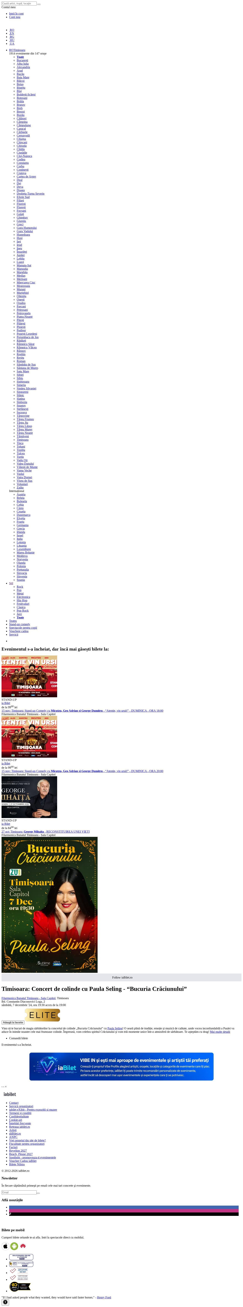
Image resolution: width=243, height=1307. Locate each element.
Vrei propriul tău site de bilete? (27, 1140)
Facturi (13, 1147)
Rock (20, 586)
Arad (20, 70)
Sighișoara (23, 381)
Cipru (20, 508)
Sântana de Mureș (27, 368)
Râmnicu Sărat (25, 344)
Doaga (21, 190)
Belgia (20, 497)
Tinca (20, 443)
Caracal (21, 128)
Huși (19, 238)
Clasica (21, 607)
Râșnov (21, 350)
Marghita (22, 272)
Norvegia (22, 559)
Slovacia (22, 573)
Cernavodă (23, 135)
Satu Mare (23, 371)
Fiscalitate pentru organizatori (26, 1143)
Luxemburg (24, 549)
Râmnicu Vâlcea (27, 347)
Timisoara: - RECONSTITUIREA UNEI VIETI (46, 831)
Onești (20, 299)
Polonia (21, 566)
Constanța (23, 162)
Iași (19, 241)
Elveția (21, 518)
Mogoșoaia (23, 285)
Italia (20, 538)
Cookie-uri (15, 1119)
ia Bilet (6, 703)
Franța (20, 521)
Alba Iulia (23, 63)
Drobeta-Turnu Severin (30, 193)
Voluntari (22, 484)
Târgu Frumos (25, 419)
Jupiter (21, 255)
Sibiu (20, 378)
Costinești (22, 169)
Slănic (20, 395)
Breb (20, 108)
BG (11, 36)
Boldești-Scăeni (26, 94)
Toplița (21, 450)
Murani (21, 289)
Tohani (21, 446)
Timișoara (22, 439)
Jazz (19, 614)
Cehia (20, 504)
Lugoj (20, 262)
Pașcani (21, 306)
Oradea (21, 303)
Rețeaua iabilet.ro (19, 1126)
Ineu (19, 248)
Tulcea (21, 453)
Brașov (21, 104)
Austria (21, 494)
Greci (20, 224)
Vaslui (20, 473)
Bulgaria (22, 501)
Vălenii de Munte (27, 467)
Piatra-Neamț (24, 316)
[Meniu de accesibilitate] (5, 1302)
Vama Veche (24, 470)
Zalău (20, 487)
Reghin (21, 354)
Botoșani (22, 98)
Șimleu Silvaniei (26, 388)
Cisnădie (22, 152)
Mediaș (21, 275)
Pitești (20, 320)
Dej (19, 183)
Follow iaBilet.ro (122, 977)
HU (11, 40)
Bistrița (21, 87)
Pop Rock (23, 610)
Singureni (22, 391)
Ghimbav (22, 217)
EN (11, 33)
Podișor (21, 330)
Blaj (19, 91)
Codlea (21, 159)
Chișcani (22, 142)
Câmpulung (24, 125)
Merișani (22, 279)
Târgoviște (23, 415)
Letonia (21, 542)
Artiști (13, 1130)
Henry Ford (104, 1297)
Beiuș (20, 84)
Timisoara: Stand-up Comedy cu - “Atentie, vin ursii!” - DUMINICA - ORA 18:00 (82, 710)
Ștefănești (22, 409)
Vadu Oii (22, 460)
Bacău (20, 74)
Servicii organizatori (21, 1106)
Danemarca (23, 514)
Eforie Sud (23, 197)
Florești (21, 203)
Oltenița (21, 296)
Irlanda (21, 532)
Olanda (21, 562)
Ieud (19, 244)
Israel (20, 535)
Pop (19, 590)
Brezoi (21, 111)
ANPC (13, 1137)
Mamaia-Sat (24, 265)
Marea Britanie (26, 552)
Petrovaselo (24, 313)
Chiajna (21, 139)
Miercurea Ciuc (26, 282)
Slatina (21, 398)
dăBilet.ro (15, 1133)
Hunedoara (23, 234)
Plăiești (21, 323)
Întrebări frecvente (20, 1123)
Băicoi (20, 80)
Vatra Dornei (24, 477)
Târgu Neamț (25, 432)
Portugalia (23, 569)
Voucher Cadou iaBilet (22, 1160)
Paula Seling (114, 1028)
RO (11, 30)
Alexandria (23, 67)
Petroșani (22, 309)
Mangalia (22, 268)
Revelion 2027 (18, 1150)
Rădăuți (21, 340)
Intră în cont (16, 13)
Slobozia (22, 402)
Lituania (22, 545)
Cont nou (14, 17)
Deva (20, 186)
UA (11, 43)
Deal (19, 180)
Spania (21, 579)
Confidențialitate (19, 1116)
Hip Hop (22, 600)
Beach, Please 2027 (21, 1154)
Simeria (21, 385)
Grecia (21, 528)
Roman (21, 361)
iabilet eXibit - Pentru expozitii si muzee (33, 1109)
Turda (20, 456)
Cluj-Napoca (24, 156)
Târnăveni (23, 436)
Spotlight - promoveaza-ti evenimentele (32, 1157)
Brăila (20, 101)
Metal (20, 593)
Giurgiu (21, 221)
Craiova (21, 173)
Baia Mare (23, 77)
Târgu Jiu (22, 422)
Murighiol (23, 292)
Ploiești (21, 327)
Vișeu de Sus (24, 480)
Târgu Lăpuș (24, 426)
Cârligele (22, 132)
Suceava (22, 412)
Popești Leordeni (27, 333)
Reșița (20, 357)
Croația (21, 511)
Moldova (22, 556)
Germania (22, 525)
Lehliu (20, 258)
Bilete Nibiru (17, 1164)
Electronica (23, 597)
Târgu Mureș (24, 429)
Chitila (21, 149)
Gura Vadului (25, 231)
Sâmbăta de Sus (26, 364)
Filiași (20, 200)
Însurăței (22, 251)
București (22, 60)
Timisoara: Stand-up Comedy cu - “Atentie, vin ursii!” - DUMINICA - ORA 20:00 (82, 771)
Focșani (21, 210)
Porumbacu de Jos (28, 337)
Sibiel (20, 374)
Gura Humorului (27, 227)
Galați (20, 214)
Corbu (20, 166)
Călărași (21, 118)
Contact (13, 1102)
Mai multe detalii (220, 1031)
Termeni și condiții (20, 1113)
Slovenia (22, 576)
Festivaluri (23, 603)
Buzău (20, 115)
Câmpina (22, 121)
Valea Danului (25, 463)
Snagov (21, 405)
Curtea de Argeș (26, 176)
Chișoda (22, 145)
